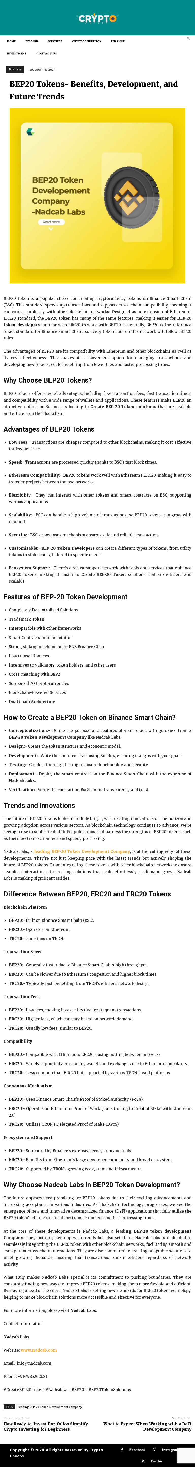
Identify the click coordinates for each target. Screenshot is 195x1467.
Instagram (170, 1450)
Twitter (156, 1461)
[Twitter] (143, 1461)
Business (15, 69)
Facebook (137, 1450)
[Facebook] (122, 1449)
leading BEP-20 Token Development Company (50, 1407)
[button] (188, 38)
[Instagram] (154, 1449)
